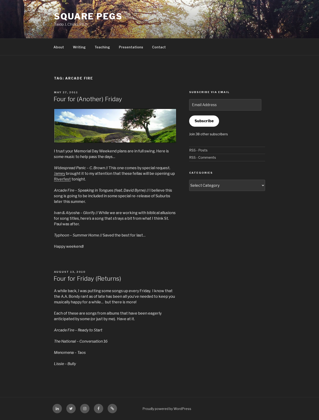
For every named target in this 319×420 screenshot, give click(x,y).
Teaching (102, 47)
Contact (159, 47)
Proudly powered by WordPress (166, 409)
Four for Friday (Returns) (87, 278)
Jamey (59, 173)
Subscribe (204, 121)
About (58, 47)
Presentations (131, 47)
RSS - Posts (198, 150)
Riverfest (62, 179)
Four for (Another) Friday (87, 99)
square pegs (88, 16)
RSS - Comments (202, 157)
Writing (79, 47)
